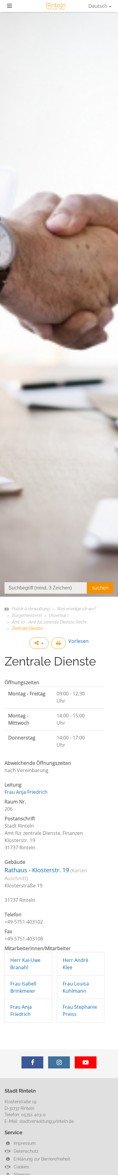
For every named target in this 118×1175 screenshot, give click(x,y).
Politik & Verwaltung (31, 608)
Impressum (24, 1143)
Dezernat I (58, 615)
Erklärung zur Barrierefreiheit (41, 1158)
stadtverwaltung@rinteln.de (46, 1121)
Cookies (20, 1166)
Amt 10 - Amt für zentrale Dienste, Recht (49, 621)
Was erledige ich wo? (76, 608)
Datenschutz (25, 1151)
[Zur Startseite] (56, 6)
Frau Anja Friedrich (26, 792)
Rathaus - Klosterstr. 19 (37, 870)
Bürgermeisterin (27, 615)
